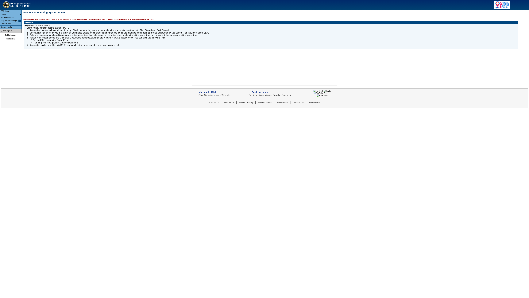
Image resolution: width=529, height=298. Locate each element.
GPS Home (5, 11)
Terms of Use (298, 102)
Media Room (282, 102)
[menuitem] (11, 11)
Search (3, 14)
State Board (229, 102)
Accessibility (314, 102)
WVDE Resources (7, 17)
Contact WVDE (6, 24)
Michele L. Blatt (208, 92)
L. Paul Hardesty (258, 92)
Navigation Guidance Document (62, 43)
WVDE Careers (265, 102)
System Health (6, 27)
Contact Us (214, 102)
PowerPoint (62, 40)
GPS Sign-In (7, 31)
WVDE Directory (246, 102)
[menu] (11, 19)
